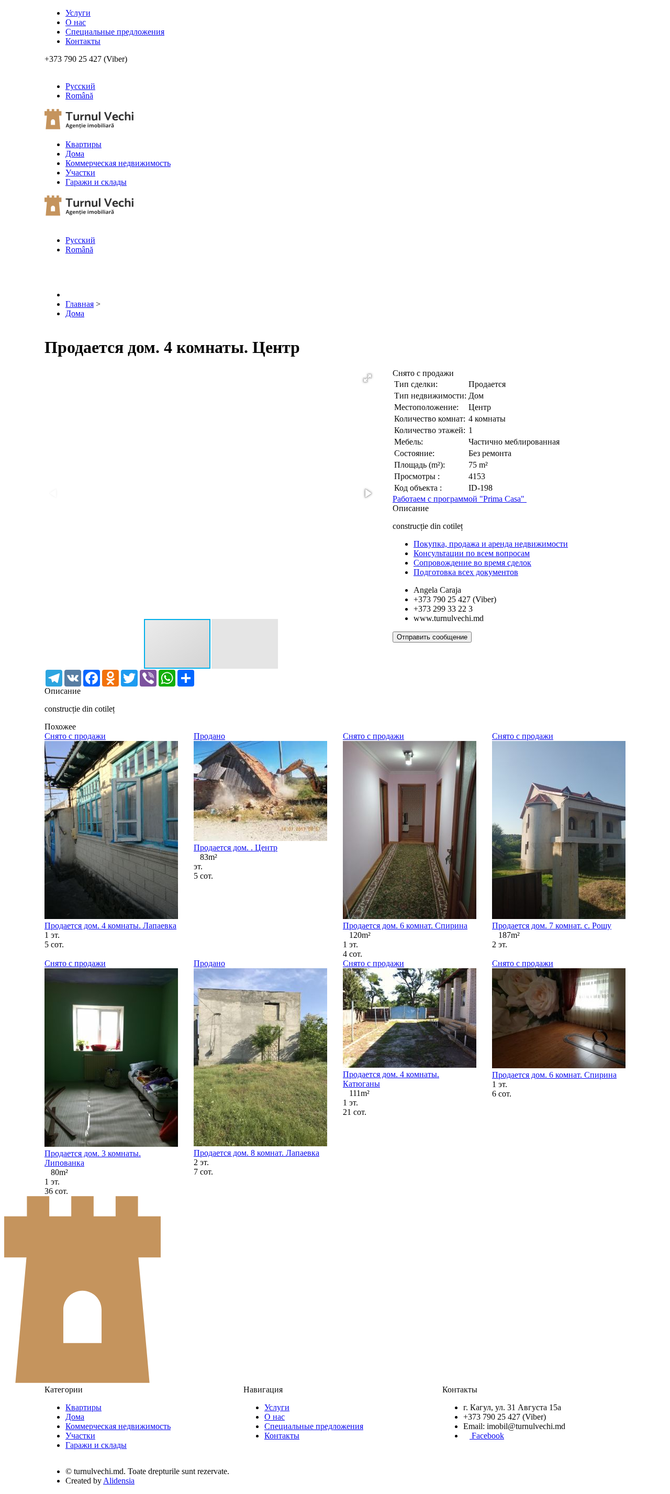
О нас (75, 22)
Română (79, 95)
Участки (80, 172)
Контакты (82, 41)
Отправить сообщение (432, 637)
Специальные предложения (114, 31)
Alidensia (119, 1480)
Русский (80, 86)
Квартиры (83, 144)
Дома (74, 153)
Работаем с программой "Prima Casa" (460, 498)
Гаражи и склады (96, 182)
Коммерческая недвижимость (118, 163)
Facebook (487, 1435)
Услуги (78, 12)
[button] (367, 378)
